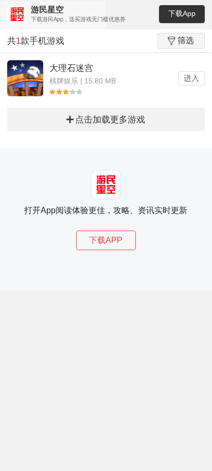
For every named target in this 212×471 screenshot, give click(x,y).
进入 (191, 78)
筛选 (186, 40)
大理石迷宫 (71, 68)
